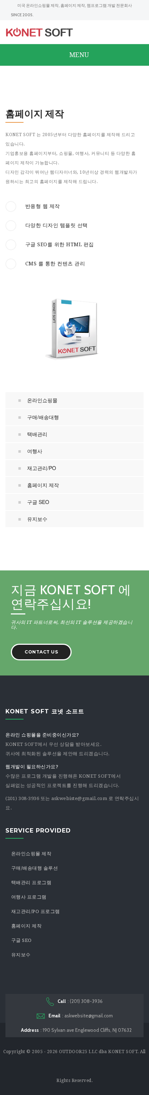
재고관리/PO (41, 468)
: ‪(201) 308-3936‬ (80, 1001)
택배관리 (37, 434)
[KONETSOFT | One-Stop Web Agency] (39, 32)
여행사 (34, 451)
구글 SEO (38, 501)
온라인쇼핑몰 (42, 400)
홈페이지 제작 (43, 484)
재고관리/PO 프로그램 (35, 911)
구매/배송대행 (43, 417)
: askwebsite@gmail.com (80, 1015)
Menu (78, 54)
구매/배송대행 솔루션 (34, 868)
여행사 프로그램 (29, 897)
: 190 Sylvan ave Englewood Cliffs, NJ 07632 (76, 1030)
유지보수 (37, 518)
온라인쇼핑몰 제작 (31, 853)
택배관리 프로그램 (31, 882)
